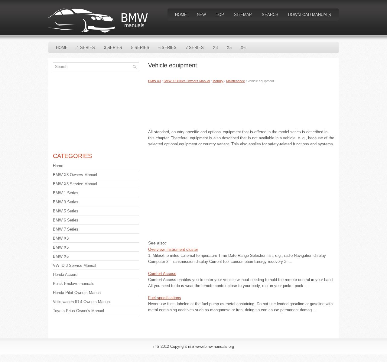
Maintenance (235, 81)
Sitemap (243, 14)
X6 (243, 47)
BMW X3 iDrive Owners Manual (187, 81)
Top (220, 14)
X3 (215, 47)
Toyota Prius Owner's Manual (78, 311)
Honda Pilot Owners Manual (77, 292)
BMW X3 (154, 81)
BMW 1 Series (65, 193)
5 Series (140, 47)
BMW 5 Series (65, 211)
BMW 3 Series (65, 202)
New (201, 14)
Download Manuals (309, 14)
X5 (229, 47)
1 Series (86, 47)
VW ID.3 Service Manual (74, 265)
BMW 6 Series (65, 220)
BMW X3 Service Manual (75, 184)
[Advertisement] (241, 105)
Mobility (218, 81)
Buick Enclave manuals (73, 283)
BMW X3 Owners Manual (75, 175)
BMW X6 (61, 256)
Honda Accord (65, 274)
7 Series (195, 47)
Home (181, 14)
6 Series (167, 47)
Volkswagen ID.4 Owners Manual (82, 301)
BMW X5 (61, 247)
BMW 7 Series (65, 229)
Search (270, 14)
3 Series (113, 47)
